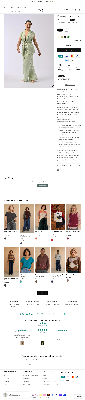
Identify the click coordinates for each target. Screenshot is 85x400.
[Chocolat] (36, 282)
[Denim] (21, 243)
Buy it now (69, 50)
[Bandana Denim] (52, 282)
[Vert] (68, 37)
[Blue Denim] (5, 285)
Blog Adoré (45, 378)
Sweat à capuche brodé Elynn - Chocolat (41, 275)
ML (66, 30)
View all (42, 293)
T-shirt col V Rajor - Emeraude (25, 275)
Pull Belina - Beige (71, 275)
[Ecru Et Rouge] (52, 240)
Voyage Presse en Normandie (50, 384)
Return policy (26, 378)
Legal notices (26, 384)
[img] (42, 323)
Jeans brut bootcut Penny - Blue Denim (11, 279)
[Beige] (58, 37)
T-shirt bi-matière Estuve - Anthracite (11, 232)
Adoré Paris (39, 398)
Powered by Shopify (47, 398)
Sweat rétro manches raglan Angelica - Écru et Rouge (57, 233)
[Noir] (65, 37)
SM (60, 30)
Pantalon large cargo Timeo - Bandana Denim (58, 275)
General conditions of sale (30, 375)
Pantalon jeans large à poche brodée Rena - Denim (25, 237)
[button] (9, 8)
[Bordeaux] (67, 238)
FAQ (5, 384)
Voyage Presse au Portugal (49, 381)
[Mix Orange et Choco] (36, 238)
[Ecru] (62, 37)
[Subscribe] (55, 365)
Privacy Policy (27, 381)
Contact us (7, 378)
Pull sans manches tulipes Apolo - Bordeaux (73, 232)
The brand (44, 375)
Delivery (6, 381)
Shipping (68, 22)
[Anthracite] (5, 238)
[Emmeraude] (21, 282)
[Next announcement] (80, 1)
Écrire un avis (42, 186)
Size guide (7, 375)
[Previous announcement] (5, 1)
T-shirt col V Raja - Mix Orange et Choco (41, 232)
